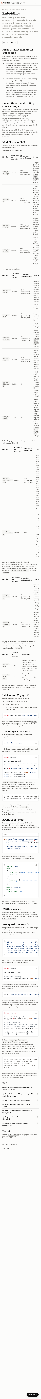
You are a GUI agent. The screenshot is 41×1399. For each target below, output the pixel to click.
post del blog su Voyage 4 (36, 177)
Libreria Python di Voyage (26, 1048)
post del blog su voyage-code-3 (36, 363)
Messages (5, 10)
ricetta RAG (20, 1077)
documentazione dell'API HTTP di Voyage (23, 903)
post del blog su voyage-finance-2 (37, 389)
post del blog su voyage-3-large (37, 296)
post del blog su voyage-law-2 (36, 431)
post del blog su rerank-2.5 (30, 677)
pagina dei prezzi (13, 1135)
